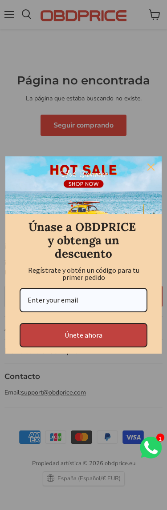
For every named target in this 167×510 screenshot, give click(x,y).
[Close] (151, 167)
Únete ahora (83, 335)
